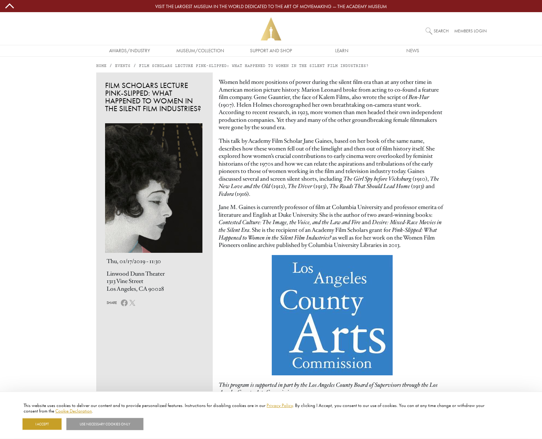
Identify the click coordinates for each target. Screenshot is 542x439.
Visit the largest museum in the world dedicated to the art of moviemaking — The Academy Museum (271, 6)
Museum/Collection (200, 50)
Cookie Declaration (73, 411)
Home (101, 66)
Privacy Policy (280, 405)
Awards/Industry (129, 50)
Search (441, 30)
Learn (341, 50)
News (412, 50)
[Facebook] (124, 302)
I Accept (42, 424)
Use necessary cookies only (105, 424)
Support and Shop (271, 50)
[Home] (271, 28)
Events (123, 66)
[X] (132, 302)
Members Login (470, 30)
